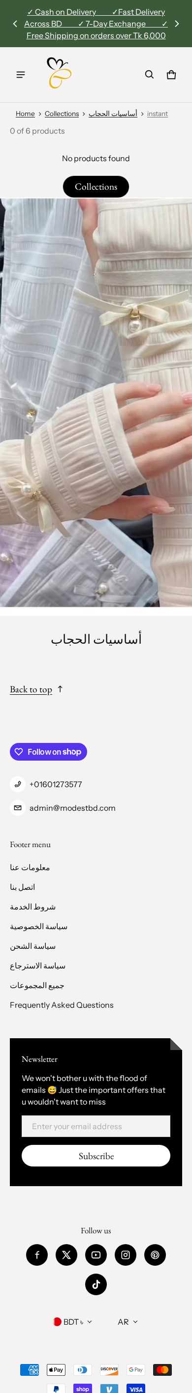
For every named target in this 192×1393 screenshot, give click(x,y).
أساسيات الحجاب (113, 113)
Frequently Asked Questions (62, 1005)
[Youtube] (96, 1255)
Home (25, 113)
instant (157, 113)
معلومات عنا (30, 867)
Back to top (31, 689)
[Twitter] (66, 1255)
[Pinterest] (155, 1255)
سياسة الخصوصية (38, 926)
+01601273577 (56, 784)
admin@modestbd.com (73, 808)
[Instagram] (125, 1255)
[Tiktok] (96, 1284)
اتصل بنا (22, 887)
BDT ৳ (73, 1322)
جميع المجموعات (37, 985)
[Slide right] (176, 23)
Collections (62, 113)
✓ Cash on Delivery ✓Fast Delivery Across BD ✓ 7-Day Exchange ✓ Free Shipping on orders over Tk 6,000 (96, 23)
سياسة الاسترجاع (37, 965)
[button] (149, 74)
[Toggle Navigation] (21, 74)
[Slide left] (15, 23)
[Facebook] (37, 1255)
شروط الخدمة (33, 906)
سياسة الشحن (33, 946)
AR (123, 1322)
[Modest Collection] (59, 75)
